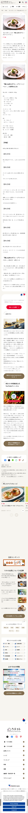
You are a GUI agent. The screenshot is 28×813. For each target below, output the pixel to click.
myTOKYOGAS (4, 789)
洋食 (5, 37)
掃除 (13, 6)
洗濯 (19, 6)
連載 (5, 769)
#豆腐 (23, 627)
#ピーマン (11, 630)
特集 (5, 764)
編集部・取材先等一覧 (9, 773)
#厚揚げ (17, 627)
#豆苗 (12, 627)
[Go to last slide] (2, 7)
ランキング (6, 760)
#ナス (17, 630)
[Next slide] (26, 7)
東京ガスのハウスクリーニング (10, 791)
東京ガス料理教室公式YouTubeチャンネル (14, 443)
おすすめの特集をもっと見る (14, 693)
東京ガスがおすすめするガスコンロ (14, 376)
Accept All (14, 810)
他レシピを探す (13, 307)
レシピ (6, 6)
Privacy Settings (14, 803)
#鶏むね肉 (6, 627)
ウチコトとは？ (8, 778)
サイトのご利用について (11, 476)
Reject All (14, 807)
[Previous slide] (11, 515)
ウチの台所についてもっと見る (14, 616)
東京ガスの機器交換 (20, 791)
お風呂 (25, 6)
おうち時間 (7, 780)
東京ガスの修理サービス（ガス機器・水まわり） (17, 789)
